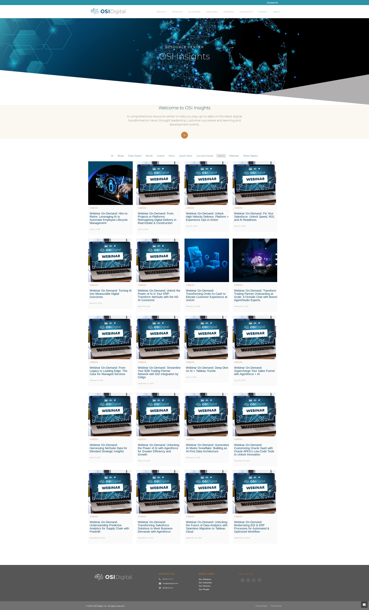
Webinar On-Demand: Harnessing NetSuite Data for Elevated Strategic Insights (108, 448)
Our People (204, 589)
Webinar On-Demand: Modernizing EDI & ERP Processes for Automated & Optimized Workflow (251, 526)
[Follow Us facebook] (242, 580)
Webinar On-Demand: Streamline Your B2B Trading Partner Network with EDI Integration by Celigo (159, 372)
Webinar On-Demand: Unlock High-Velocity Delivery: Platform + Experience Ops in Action (207, 216)
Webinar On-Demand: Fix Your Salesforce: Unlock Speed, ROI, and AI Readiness (254, 216)
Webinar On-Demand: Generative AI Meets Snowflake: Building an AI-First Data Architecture (207, 448)
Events (160, 155)
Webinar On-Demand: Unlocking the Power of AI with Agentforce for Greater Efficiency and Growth (158, 449)
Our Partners (205, 586)
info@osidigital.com (170, 583)
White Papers (250, 155)
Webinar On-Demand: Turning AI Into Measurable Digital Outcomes (111, 294)
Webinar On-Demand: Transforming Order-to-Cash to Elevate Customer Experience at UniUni (206, 295)
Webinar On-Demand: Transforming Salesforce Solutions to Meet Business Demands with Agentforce (155, 526)
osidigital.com (167, 588)
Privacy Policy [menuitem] (261, 606)
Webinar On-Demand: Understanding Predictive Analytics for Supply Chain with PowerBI (109, 526)
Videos (221, 155)
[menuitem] (161, 11)
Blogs (121, 155)
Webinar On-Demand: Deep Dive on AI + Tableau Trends (207, 369)
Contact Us (272, 2)
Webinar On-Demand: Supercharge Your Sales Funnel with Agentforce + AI (254, 371)
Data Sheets (134, 155)
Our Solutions (205, 579)
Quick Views (185, 155)
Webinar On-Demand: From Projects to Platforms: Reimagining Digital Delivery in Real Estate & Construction (157, 218)
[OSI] (109, 14)
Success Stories (204, 155)
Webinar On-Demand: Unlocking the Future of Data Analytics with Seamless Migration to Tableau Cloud (206, 526)
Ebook (149, 155)
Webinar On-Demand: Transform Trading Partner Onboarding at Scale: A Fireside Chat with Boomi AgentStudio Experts (255, 295)
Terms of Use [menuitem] (276, 606)
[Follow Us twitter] (254, 580)
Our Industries (205, 582)
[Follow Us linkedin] (248, 580)
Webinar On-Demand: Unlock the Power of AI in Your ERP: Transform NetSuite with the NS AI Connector (159, 295)
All (112, 155)
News (172, 155)
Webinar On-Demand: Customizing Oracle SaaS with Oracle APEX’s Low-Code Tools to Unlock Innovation (254, 449)
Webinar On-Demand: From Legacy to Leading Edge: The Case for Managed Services (108, 371)
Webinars (234, 155)
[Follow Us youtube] (259, 580)
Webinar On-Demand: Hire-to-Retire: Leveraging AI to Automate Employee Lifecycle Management (109, 218)
